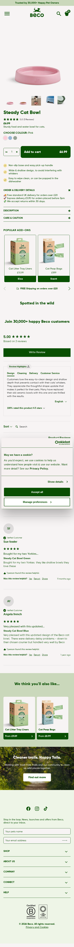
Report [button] (37, 579)
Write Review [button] (37, 352)
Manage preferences (35, 501)
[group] (37, 337)
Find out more (37, 777)
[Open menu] (7, 13)
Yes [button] (30, 579)
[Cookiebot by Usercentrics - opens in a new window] (55, 443)
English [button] (59, 401)
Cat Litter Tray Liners (20, 269)
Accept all (37, 491)
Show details (55, 481)
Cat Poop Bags (53, 269)
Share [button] (45, 579)
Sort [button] (6, 426)
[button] (37, 119)
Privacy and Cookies (37, 927)
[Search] (59, 13)
